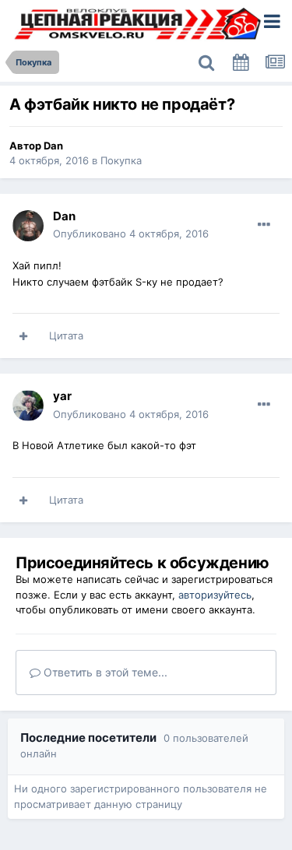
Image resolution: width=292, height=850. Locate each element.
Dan (53, 145)
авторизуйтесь (215, 594)
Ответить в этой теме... (103, 672)
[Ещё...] (264, 225)
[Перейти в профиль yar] (28, 405)
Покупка (121, 160)
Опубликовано (131, 233)
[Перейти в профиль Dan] (28, 225)
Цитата (66, 335)
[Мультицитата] (23, 336)
